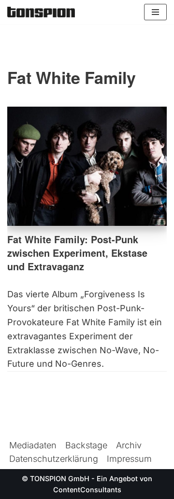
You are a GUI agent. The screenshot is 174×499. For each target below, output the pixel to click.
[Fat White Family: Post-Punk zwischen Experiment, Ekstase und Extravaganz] (87, 166)
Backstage (86, 445)
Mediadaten (33, 445)
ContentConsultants (87, 489)
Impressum (129, 459)
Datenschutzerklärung (53, 459)
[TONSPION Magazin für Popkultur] (41, 12)
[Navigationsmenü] (155, 12)
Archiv (129, 445)
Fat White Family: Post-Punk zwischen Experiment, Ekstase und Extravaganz (77, 253)
